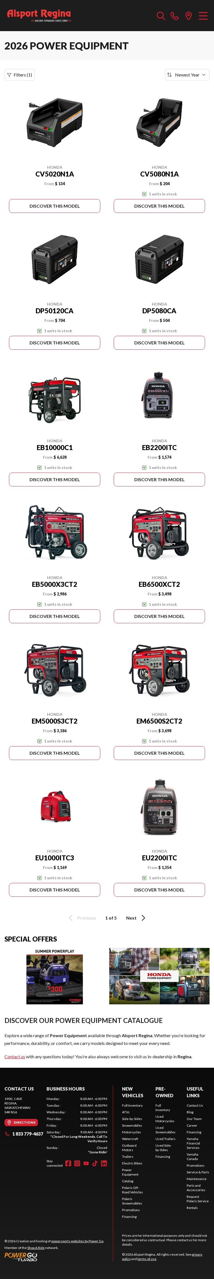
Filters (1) (23, 74)
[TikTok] (95, 1163)
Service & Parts (198, 1172)
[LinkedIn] (104, 1163)
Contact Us (195, 1105)
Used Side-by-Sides (163, 1147)
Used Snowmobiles (165, 1130)
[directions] (188, 16)
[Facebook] (68, 1163)
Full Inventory (132, 1105)
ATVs (126, 1112)
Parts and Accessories (196, 1187)
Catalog (127, 1181)
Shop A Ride (36, 1248)
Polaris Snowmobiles (132, 1201)
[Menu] (203, 15)
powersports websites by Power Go (77, 1241)
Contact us (14, 1056)
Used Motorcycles (164, 1118)
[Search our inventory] (161, 16)
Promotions (131, 1210)
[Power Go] (54, 1256)
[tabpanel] (77, 1125)
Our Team (194, 1119)
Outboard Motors (129, 1147)
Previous (86, 917)
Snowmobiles (132, 1125)
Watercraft (130, 1139)
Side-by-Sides (132, 1119)
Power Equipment (130, 1172)
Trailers (127, 1156)
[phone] (174, 16)
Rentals (192, 1208)
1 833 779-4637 (27, 1133)
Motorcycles (131, 1132)
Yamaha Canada (192, 1156)
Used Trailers (165, 1139)
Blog (190, 1112)
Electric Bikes (132, 1163)
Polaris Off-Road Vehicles (132, 1190)
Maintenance (196, 1179)
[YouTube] (86, 1163)
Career (192, 1125)
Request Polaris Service (198, 1198)
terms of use (146, 1259)
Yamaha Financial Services (193, 1143)
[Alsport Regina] (39, 15)
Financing (129, 1217)
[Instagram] (77, 1163)
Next (131, 917)
